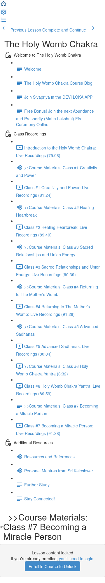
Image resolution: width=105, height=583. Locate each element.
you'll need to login (76, 558)
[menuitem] (3, 13)
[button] (3, 5)
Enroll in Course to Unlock (52, 566)
